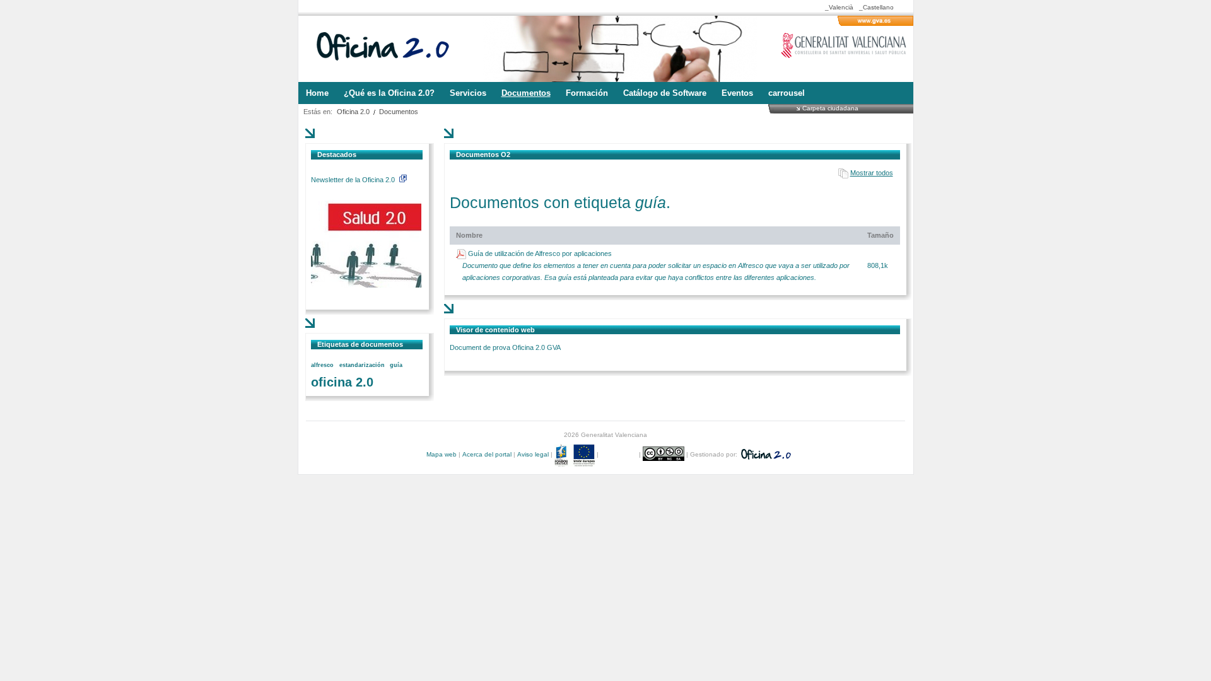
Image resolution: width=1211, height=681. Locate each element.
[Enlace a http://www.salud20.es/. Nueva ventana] (366, 285)
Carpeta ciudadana (830, 108)
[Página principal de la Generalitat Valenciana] (875, 23)
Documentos (398, 111)
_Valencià (839, 7)
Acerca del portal (487, 454)
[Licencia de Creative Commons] (664, 454)
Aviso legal (533, 454)
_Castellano (876, 7)
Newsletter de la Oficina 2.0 (354, 179)
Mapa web (441, 454)
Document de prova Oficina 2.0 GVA (505, 347)
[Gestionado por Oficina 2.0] (765, 454)
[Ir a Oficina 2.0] (389, 49)
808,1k (877, 265)
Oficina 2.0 (353, 111)
